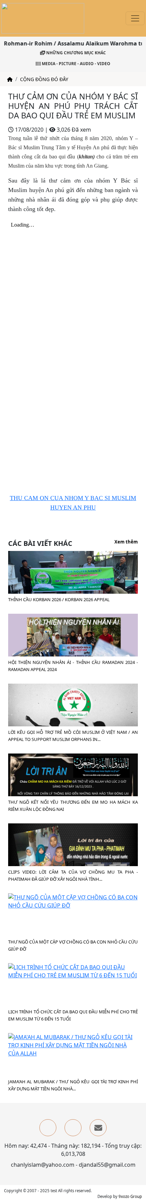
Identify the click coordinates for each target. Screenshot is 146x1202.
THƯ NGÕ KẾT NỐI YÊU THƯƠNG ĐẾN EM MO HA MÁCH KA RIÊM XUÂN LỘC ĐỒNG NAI (73, 805)
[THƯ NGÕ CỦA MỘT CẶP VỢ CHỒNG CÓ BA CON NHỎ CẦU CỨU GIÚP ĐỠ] (73, 900)
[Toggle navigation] (135, 18)
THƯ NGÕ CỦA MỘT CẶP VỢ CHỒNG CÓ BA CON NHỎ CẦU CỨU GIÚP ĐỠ (73, 945)
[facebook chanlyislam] (47, 1127)
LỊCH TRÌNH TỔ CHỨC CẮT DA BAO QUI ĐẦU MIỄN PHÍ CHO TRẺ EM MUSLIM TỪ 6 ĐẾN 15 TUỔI (73, 1015)
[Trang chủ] (10, 79)
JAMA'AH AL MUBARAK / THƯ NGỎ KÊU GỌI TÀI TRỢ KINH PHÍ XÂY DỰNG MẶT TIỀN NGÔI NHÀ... (73, 1085)
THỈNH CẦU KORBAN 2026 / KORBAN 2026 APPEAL (59, 599)
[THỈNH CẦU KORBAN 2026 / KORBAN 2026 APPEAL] (73, 592)
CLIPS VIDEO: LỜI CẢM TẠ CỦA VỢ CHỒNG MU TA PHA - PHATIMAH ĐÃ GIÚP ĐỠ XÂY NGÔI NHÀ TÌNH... (73, 875)
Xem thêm (126, 542)
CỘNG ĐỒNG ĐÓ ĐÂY (44, 79)
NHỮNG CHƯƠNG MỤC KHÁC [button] (75, 53)
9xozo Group (130, 1196)
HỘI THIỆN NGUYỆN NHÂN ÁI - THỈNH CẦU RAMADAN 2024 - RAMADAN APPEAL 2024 (73, 665)
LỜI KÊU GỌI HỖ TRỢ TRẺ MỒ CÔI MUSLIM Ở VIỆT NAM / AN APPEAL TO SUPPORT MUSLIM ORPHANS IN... (73, 735)
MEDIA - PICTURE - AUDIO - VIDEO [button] (75, 63)
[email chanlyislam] (98, 1127)
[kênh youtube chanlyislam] (73, 1127)
